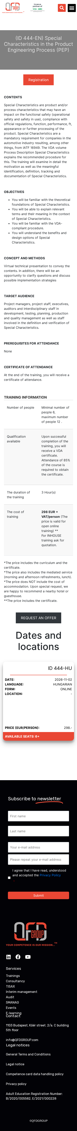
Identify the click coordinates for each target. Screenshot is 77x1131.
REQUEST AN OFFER (38, 618)
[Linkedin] (8, 956)
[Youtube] (27, 956)
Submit (38, 895)
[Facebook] (18, 956)
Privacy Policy (50, 875)
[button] (72, 8)
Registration (38, 80)
